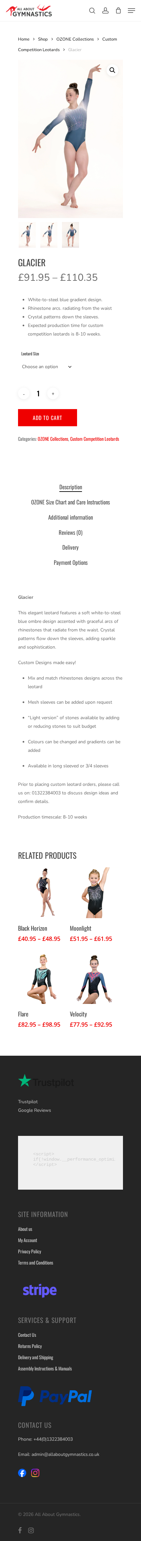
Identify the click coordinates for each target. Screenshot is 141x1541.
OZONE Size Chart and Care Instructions (70, 502)
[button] (112, 70)
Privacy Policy (29, 1251)
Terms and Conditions (35, 1262)
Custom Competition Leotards (94, 438)
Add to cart (47, 418)
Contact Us (27, 1334)
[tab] (70, 487)
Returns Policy (30, 1345)
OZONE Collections (75, 39)
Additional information (70, 517)
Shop (43, 39)
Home (24, 39)
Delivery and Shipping (35, 1357)
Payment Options (71, 562)
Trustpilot (28, 1102)
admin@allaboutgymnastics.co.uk (65, 1454)
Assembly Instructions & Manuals (45, 1368)
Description (70, 487)
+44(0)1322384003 (53, 1439)
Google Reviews (34, 1110)
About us (25, 1228)
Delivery (70, 547)
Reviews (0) (70, 532)
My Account (27, 1239)
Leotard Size (30, 353)
